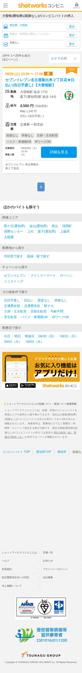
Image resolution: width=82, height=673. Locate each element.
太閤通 (9, 237)
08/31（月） (69, 336)
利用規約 (7, 569)
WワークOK (60, 317)
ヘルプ (5, 560)
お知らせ (48, 560)
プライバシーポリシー (55, 569)
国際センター (13, 231)
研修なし (60, 300)
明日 (17, 336)
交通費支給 (32, 306)
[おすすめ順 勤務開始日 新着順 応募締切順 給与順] (64, 58)
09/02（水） (35, 341)
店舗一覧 (48, 552)
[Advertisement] (41, 499)
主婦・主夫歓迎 (15, 311)
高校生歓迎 (38, 311)
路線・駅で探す (38, 256)
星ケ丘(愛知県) (14, 226)
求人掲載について (12, 585)
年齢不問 (57, 311)
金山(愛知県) (38, 226)
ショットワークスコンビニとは (19, 552)
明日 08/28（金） (63, 432)
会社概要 (48, 577)
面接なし (44, 300)
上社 (30, 231)
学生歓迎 (10, 317)
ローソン (66, 275)
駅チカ (49, 306)
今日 (7, 336)
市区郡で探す (13, 256)
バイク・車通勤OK (34, 317)
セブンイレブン (15, 275)
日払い (28, 300)
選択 (72, 35)
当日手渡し (12, 300)
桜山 (55, 226)
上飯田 (65, 231)
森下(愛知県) (47, 231)
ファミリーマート (43, 275)
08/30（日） (47, 336)
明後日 (29, 336)
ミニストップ (13, 281)
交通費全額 (12, 306)
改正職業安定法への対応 (15, 577)
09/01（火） (13, 341)
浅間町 (67, 226)
